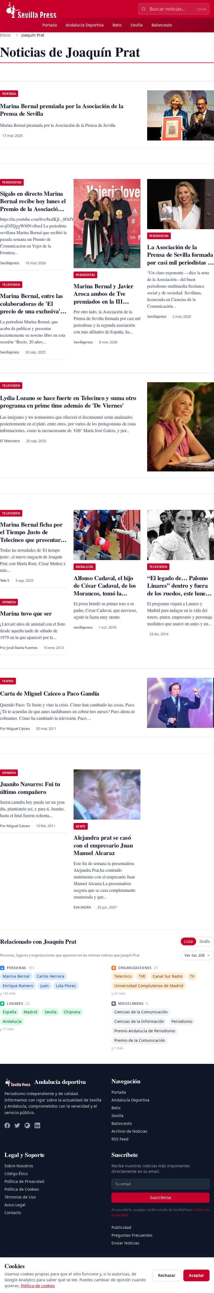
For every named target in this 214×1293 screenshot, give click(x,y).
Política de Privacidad (24, 1181)
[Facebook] (7, 1125)
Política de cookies (38, 1285)
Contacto (12, 1212)
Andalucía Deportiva (85, 25)
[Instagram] (27, 1125)
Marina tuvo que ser (26, 613)
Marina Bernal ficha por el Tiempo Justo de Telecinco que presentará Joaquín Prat (32, 536)
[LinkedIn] (37, 1125)
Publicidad (121, 1227)
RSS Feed (119, 1139)
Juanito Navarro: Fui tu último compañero (30, 787)
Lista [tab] (188, 941)
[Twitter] (17, 1125)
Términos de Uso (20, 1197)
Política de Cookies (21, 1189)
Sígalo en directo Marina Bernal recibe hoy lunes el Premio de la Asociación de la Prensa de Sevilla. (32, 205)
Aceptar (196, 1275)
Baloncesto (162, 25)
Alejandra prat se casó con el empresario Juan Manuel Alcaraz (103, 845)
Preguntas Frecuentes (131, 1235)
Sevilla (137, 25)
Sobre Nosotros (18, 1165)
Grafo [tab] (205, 941)
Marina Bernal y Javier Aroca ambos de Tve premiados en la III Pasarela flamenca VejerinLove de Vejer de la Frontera (104, 305)
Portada (49, 25)
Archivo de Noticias (129, 1131)
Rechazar (166, 1275)
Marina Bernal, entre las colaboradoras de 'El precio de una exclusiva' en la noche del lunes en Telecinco (31, 311)
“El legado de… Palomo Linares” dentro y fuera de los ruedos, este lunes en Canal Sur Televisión (177, 589)
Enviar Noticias (125, 1243)
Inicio (5, 35)
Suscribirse (160, 1197)
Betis (117, 25)
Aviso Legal (14, 1204)
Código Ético (16, 1173)
